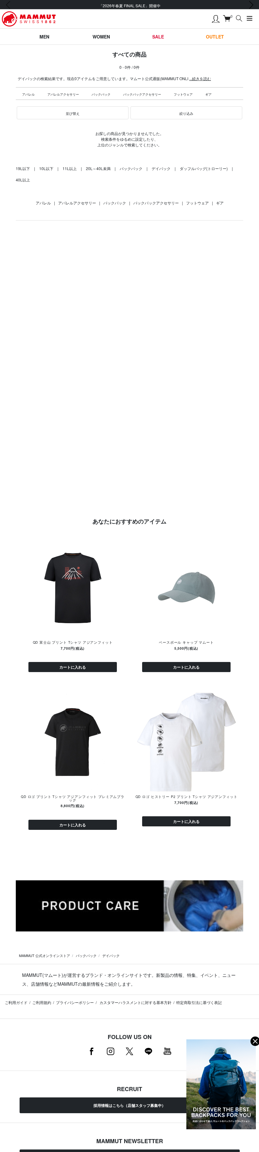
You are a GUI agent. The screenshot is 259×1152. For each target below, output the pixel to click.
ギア (208, 94)
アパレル (28, 94)
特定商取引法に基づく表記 (199, 1002)
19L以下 (23, 168)
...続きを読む (200, 78)
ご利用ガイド (16, 1002)
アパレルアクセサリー (63, 94)
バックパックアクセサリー (142, 94)
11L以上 (70, 168)
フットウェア (183, 94)
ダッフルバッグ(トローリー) (204, 168)
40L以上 (23, 179)
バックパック (101, 94)
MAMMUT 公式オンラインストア (44, 955)
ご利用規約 (41, 1002)
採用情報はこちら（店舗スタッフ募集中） (129, 1105)
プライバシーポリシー (75, 1002)
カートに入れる (72, 667)
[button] (73, 113)
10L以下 (46, 168)
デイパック (161, 168)
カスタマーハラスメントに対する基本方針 (135, 1002)
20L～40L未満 (98, 168)
